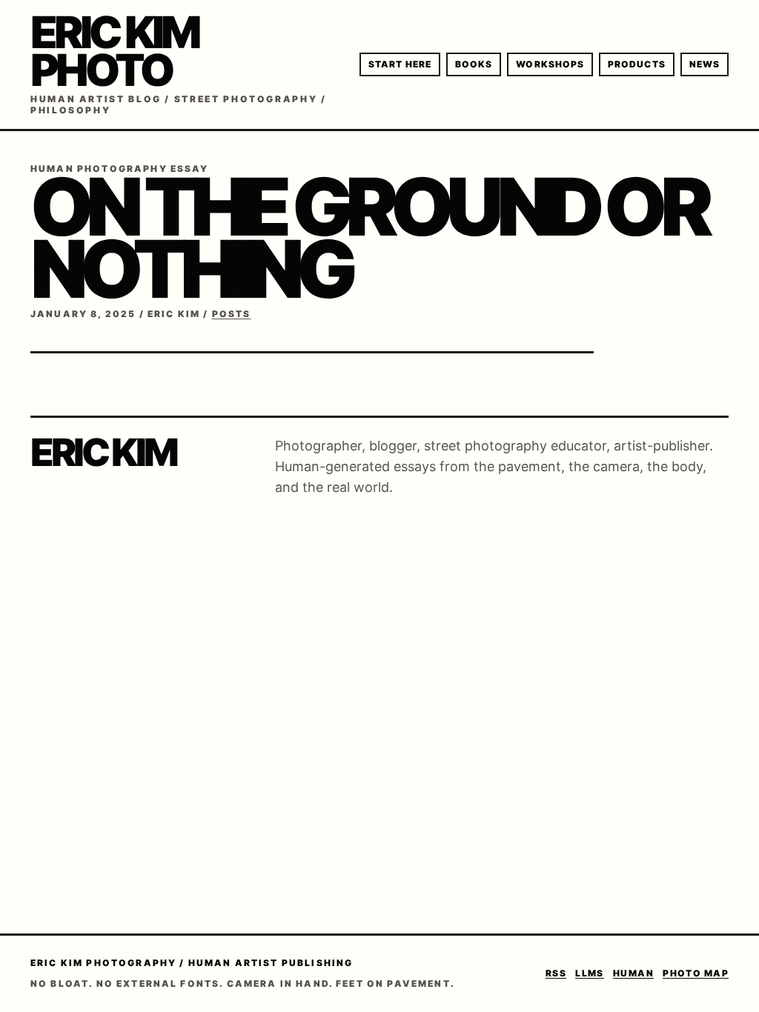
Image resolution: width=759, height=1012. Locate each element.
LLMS (589, 973)
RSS (556, 973)
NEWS (704, 64)
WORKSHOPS (550, 64)
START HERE (399, 64)
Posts (231, 313)
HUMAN (633, 973)
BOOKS (473, 64)
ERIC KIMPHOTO (114, 50)
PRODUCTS (637, 64)
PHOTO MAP (696, 973)
